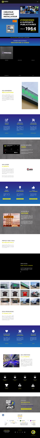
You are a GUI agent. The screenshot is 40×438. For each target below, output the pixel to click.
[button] (35, 423)
